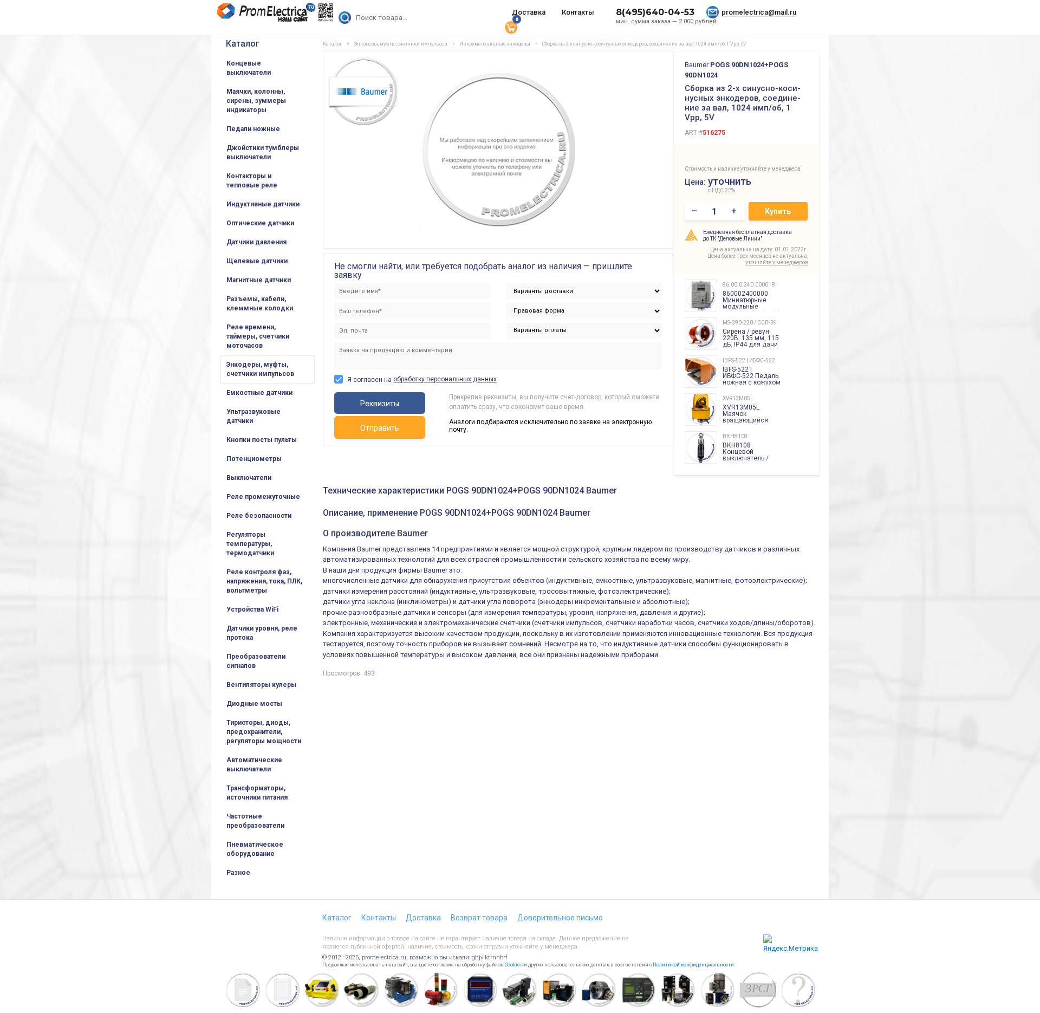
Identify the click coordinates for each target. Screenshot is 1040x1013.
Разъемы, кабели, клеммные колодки (259, 303)
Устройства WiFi (252, 609)
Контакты (578, 12)
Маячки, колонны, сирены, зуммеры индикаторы (256, 101)
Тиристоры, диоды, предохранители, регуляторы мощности (263, 732)
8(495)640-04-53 (655, 12)
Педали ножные (253, 129)
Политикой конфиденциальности (693, 964)
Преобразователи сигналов (255, 661)
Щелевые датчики (257, 261)
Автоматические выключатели (254, 764)
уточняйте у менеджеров (776, 262)
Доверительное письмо (560, 917)
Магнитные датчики (258, 280)
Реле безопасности (258, 516)
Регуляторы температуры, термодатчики (250, 544)
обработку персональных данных (445, 379)
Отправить (379, 428)
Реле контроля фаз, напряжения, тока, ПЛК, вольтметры (264, 581)
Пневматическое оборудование (254, 849)
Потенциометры (254, 459)
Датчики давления (256, 242)
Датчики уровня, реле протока (261, 633)
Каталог (242, 43)
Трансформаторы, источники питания (257, 792)
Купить (778, 211)
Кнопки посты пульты (261, 440)
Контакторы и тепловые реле (251, 180)
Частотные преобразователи (255, 821)
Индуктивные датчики (263, 204)
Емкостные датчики (259, 393)
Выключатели (248, 478)
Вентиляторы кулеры (261, 685)
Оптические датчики (260, 223)
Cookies (514, 964)
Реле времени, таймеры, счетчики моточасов (257, 336)
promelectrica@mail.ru (759, 12)
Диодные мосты (254, 703)
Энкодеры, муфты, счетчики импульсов (260, 369)
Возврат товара (479, 917)
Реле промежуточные (263, 497)
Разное (238, 872)
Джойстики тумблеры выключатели (262, 152)
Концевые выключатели (248, 68)
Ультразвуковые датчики (253, 416)
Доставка (528, 12)
